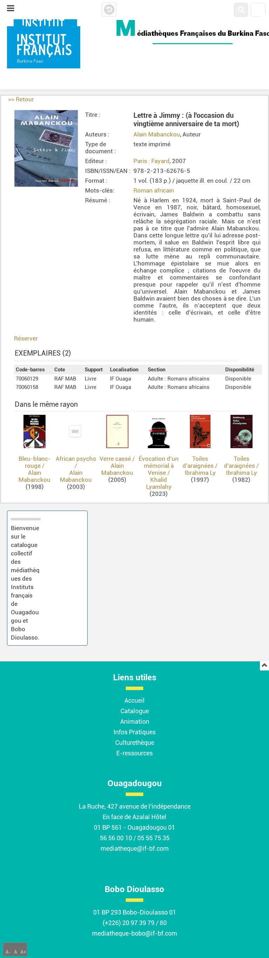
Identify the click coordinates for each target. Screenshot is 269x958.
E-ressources (134, 753)
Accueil (134, 700)
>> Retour (21, 99)
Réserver (26, 338)
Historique (109, 10)
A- (8, 952)
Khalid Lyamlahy (159, 483)
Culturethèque (134, 742)
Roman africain (153, 190)
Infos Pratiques (134, 732)
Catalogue (134, 711)
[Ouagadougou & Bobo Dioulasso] (45, 47)
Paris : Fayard (151, 160)
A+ (23, 952)
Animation (134, 721)
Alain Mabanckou (156, 134)
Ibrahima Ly (200, 472)
